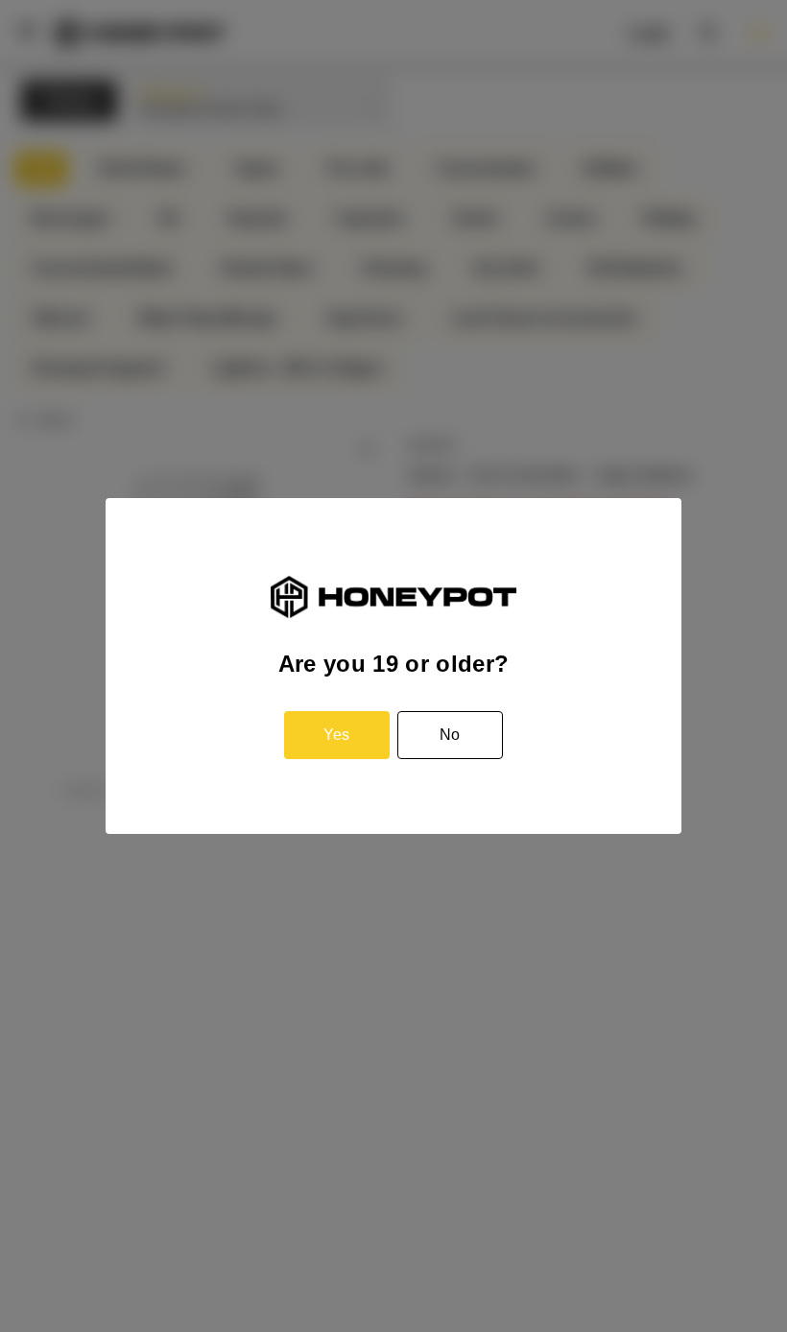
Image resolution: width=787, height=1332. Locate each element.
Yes (336, 734)
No (450, 734)
